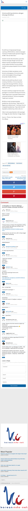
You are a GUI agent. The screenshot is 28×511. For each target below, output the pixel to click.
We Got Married (6, 165)
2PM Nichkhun (11, 163)
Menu (24, 8)
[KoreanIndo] (2, 1)
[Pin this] (14, 196)
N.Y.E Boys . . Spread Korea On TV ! (9, 475)
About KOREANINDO (16, 483)
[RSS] (11, 172)
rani (7, 303)
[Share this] (14, 183)
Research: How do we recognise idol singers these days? (14, 453)
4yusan (7, 283)
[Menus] (26, 1)
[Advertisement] (14, 407)
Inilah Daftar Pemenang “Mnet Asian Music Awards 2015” (14, 470)
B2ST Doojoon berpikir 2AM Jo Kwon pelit (7, 177)
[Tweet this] (14, 187)
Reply (3, 219)
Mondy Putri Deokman (11, 246)
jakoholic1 (8, 267)
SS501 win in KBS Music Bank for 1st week (10, 465)
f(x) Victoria (19, 163)
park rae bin (8, 311)
